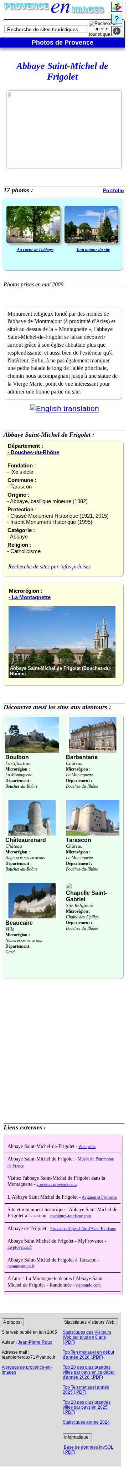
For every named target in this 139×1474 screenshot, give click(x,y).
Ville (9, 929)
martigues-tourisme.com (70, 1216)
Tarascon (78, 840)
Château (74, 763)
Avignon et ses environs (25, 857)
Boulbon (17, 757)
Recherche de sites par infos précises (49, 566)
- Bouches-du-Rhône (33, 452)
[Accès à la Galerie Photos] (33, 225)
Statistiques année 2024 (86, 1422)
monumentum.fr (21, 1266)
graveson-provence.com (56, 1184)
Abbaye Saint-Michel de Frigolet (41, 1159)
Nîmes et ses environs (23, 940)
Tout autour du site (93, 249)
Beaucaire (19, 923)
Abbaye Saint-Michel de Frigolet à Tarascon (52, 1260)
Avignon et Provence (99, 1197)
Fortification (18, 763)
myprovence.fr (19, 1247)
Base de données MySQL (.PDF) (88, 1450)
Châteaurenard (25, 840)
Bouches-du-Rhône (21, 786)
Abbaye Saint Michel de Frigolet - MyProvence (56, 1241)
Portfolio (113, 190)
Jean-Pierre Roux (35, 1342)
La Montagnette (18, 774)
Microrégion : (17, 769)
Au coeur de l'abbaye (35, 249)
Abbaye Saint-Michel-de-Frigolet (41, 1146)
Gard (10, 951)
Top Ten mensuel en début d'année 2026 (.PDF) (88, 1355)
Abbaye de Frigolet (27, 1228)
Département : (18, 780)
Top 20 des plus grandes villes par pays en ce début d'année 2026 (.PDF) (88, 1372)
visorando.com (88, 1285)
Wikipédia (87, 1146)
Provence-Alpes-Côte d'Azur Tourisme (83, 1229)
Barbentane (82, 757)
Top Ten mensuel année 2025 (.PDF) (86, 1390)
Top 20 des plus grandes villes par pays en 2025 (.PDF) (86, 1407)
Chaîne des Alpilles (82, 916)
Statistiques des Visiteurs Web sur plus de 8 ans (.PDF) (87, 1337)
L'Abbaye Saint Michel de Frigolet (43, 1197)
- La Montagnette (30, 597)
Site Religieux (79, 905)
